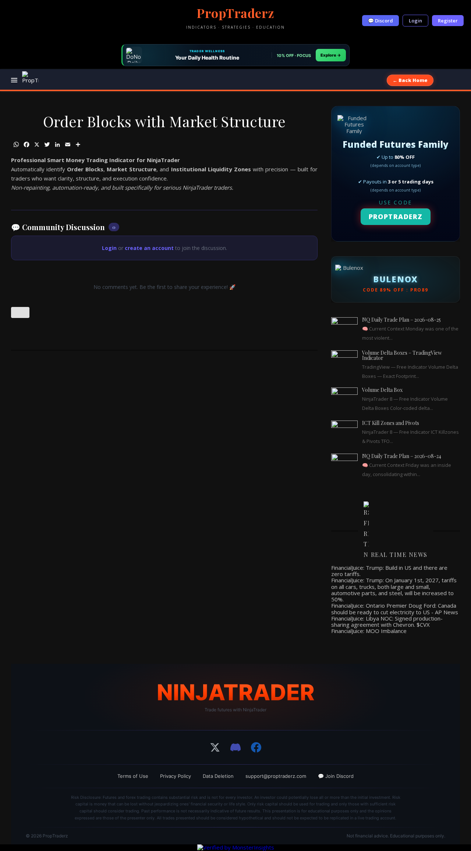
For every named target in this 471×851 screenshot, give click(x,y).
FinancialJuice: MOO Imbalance (369, 630)
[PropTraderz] (30, 80)
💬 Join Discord (336, 776)
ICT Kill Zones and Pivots (390, 422)
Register (448, 20)
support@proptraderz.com (275, 776)
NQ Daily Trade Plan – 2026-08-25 (401, 319)
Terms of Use (132, 776)
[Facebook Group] (256, 747)
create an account (149, 247)
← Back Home (410, 80)
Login (415, 20)
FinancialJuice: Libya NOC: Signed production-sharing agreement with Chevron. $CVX (387, 621)
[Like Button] (20, 312)
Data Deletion (218, 776)
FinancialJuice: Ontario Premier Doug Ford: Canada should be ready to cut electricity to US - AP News (394, 608)
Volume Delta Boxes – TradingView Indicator (402, 355)
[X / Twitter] (215, 747)
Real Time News (399, 554)
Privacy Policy (175, 776)
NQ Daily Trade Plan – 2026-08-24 (401, 456)
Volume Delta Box (382, 389)
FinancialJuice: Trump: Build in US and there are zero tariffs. (389, 571)
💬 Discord (380, 20)
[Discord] (235, 747)
